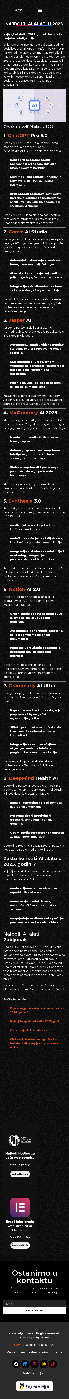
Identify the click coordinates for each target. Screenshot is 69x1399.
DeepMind (22, 778)
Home (18, 1344)
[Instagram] (34, 1364)
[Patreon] (44, 1364)
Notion (18, 589)
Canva (17, 232)
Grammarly (23, 685)
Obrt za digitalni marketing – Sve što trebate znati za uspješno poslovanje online (34, 1043)
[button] (40, 10)
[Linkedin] (25, 1364)
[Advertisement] (20, 1087)
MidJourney (24, 412)
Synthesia (21, 501)
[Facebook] (16, 1364)
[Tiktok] (53, 1364)
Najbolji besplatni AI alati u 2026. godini (35, 1021)
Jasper (17, 320)
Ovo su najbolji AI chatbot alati (29, 1030)
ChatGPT (19, 135)
